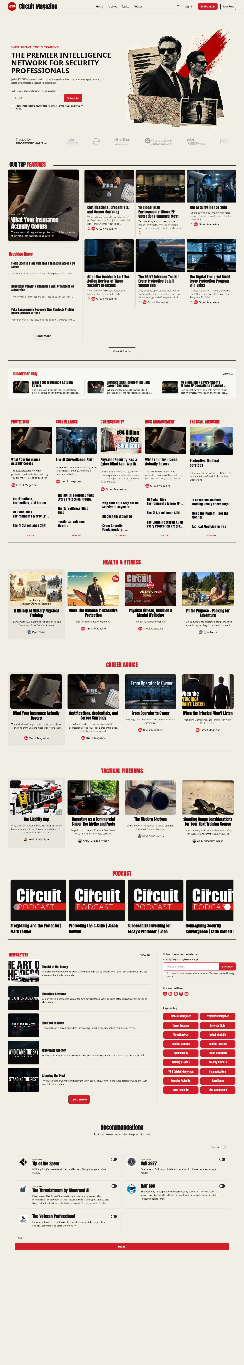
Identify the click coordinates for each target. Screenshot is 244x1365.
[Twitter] (165, 994)
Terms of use (64, 105)
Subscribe (73, 98)
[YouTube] (186, 994)
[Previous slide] (16, 907)
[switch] (224, 1147)
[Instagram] (181, 994)
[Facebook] (176, 994)
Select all (215, 1147)
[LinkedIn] (170, 994)
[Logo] (12, 6)
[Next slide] (227, 907)
